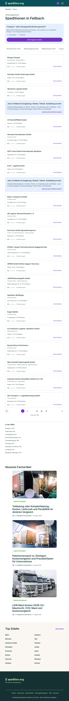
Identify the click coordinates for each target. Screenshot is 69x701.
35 (37, 411)
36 (41, 411)
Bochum (37, 663)
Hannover (8, 659)
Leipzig (36, 647)
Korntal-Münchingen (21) (13, 437)
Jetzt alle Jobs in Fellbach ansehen (52, 112)
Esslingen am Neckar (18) (13, 446)
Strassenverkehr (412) (14, 49)
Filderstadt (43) (10, 431)
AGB (50, 693)
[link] (34, 61)
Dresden (37, 655)
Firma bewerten (57, 66)
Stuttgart (37, 643)
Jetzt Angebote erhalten (34, 40)
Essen (36, 651)
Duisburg (8, 663)
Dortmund (8, 651)
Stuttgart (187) (10, 428)
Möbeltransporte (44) (49, 49)
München (8, 639)
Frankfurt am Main (11, 643)
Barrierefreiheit (29, 693)
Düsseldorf (8, 647)
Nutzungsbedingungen (41, 693)
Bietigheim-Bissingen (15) (13, 452)
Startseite (8, 9)
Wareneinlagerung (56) (31, 49)
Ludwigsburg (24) (11, 434)
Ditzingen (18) (9, 443)
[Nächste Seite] (62, 411)
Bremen (7, 655)
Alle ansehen (59, 629)
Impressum (56, 693)
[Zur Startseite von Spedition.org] (14, 3)
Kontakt (14, 693)
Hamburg (37, 635)
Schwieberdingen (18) (12, 440)
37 (46, 411)
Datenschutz (20, 693)
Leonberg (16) (9, 449)
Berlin (7, 635)
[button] (58, 3)
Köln (35, 639)
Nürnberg (37, 659)
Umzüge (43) (63, 49)
